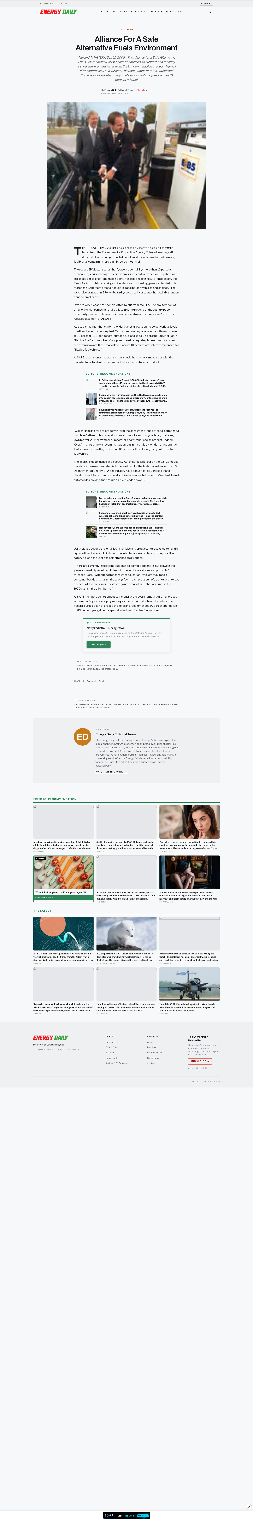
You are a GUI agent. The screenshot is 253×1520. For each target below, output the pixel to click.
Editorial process (144, 90)
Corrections (153, 1058)
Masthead (152, 1047)
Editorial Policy (154, 1052)
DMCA (217, 1081)
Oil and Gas (125, 12)
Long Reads (155, 12)
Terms (207, 1081)
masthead (105, 707)
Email (101, 681)
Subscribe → (199, 1061)
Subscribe (206, 3)
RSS (205, 1068)
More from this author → (111, 772)
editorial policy (103, 765)
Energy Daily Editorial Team (118, 90)
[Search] (210, 11)
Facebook (91, 681)
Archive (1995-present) (117, 1063)
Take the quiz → (98, 644)
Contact (151, 1063)
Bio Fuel (140, 12)
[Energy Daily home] (58, 12)
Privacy (196, 1081)
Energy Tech (107, 12)
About (182, 12)
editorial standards (86, 707)
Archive (170, 12)
